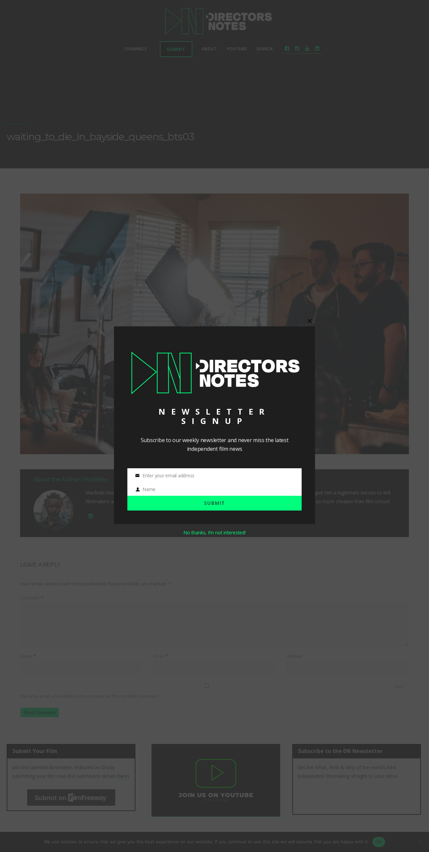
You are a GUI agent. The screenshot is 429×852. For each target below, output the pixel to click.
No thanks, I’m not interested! (214, 532)
